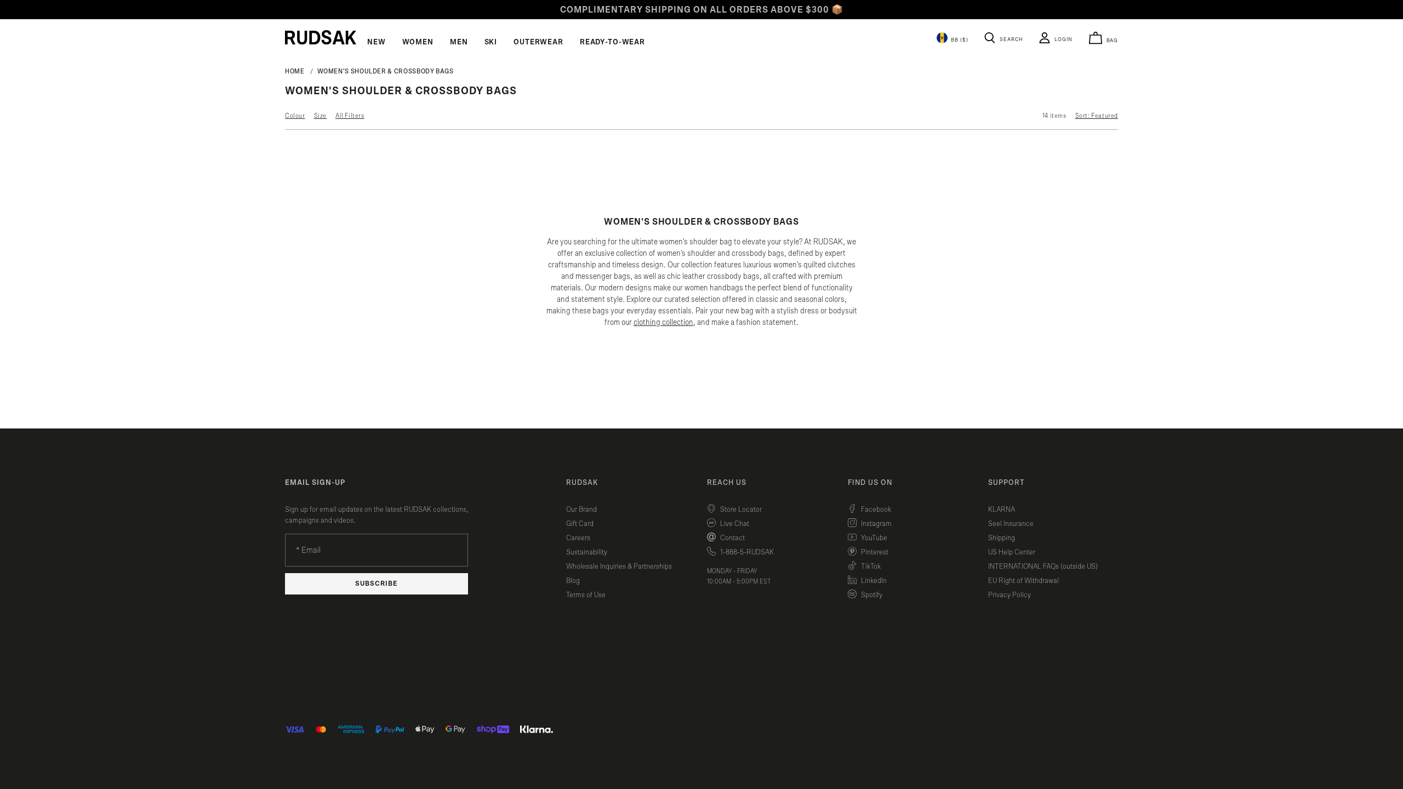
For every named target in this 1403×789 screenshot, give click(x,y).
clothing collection (663, 322)
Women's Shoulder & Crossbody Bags (385, 71)
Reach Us (726, 483)
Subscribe (376, 583)
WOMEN (418, 42)
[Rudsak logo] (320, 37)
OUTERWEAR (538, 42)
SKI (491, 42)
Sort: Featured (1096, 115)
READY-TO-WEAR (612, 42)
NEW (376, 42)
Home (295, 71)
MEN (459, 42)
